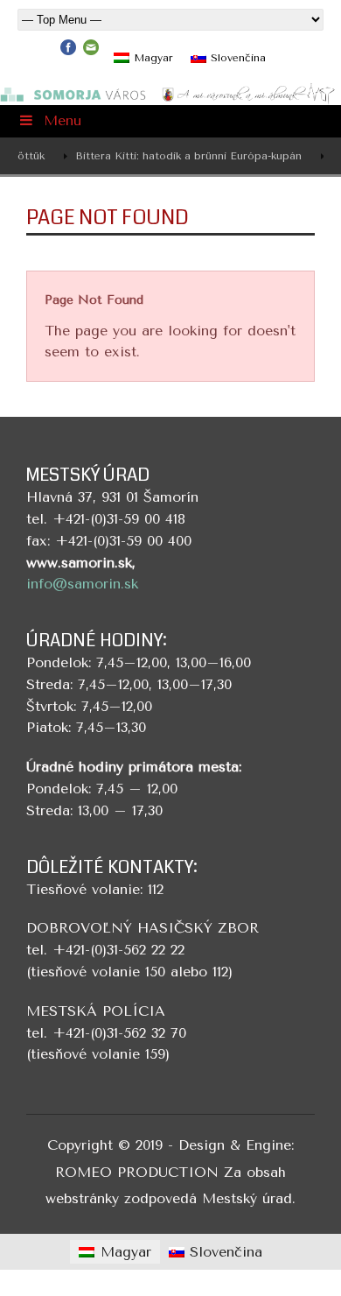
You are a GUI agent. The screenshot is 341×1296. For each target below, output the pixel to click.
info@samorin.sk (82, 583)
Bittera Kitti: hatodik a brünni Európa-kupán (180, 156)
